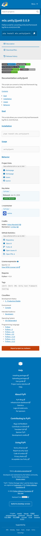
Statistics (20, 405)
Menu (33, 4)
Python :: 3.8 (9, 332)
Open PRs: (10, 254)
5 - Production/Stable (12, 301)
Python (7, 327)
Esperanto (37, 517)
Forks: (9, 247)
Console (8, 307)
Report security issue (20, 450)
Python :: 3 (9, 329)
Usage (5, 102)
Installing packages (20, 375)
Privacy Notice (19, 456)
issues (8, 177)
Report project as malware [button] (20, 348)
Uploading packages (19, 378)
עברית (30, 517)
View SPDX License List (10, 267)
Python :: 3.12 (10, 341)
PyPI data (6, 191)
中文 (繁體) (16, 517)
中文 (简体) (7, 517)
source (8, 181)
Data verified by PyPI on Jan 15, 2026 (14, 166)
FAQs (20, 387)
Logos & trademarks (20, 408)
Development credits (19, 435)
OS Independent (11, 320)
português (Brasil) (11, 515)
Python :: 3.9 (9, 334)
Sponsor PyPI (20, 432)
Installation (7, 99)
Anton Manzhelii (13, 224)
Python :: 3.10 (10, 336)
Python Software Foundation (26, 486)
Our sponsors (20, 411)
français (26, 514)
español (19, 514)
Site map (20, 493)
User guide (19, 381)
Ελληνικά (29, 515)
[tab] (20, 44)
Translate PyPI (19, 429)
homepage (10, 174)
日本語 (32, 514)
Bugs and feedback (20, 424)
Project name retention (19, 384)
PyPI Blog (19, 399)
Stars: (9, 243)
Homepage (10, 170)
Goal (5, 96)
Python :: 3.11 (10, 339)
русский (24, 517)
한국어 (22, 519)
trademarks (18, 485)
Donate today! (20, 479)
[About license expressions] (18, 262)
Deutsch (36, 515)
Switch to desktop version (20, 504)
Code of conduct (19, 453)
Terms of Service (20, 448)
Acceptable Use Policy (20, 459)
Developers (9, 314)
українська (21, 515)
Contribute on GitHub (19, 426)
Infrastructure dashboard (19, 402)
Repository (10, 240)
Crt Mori (13, 227)
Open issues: (11, 250)
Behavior (6, 105)
